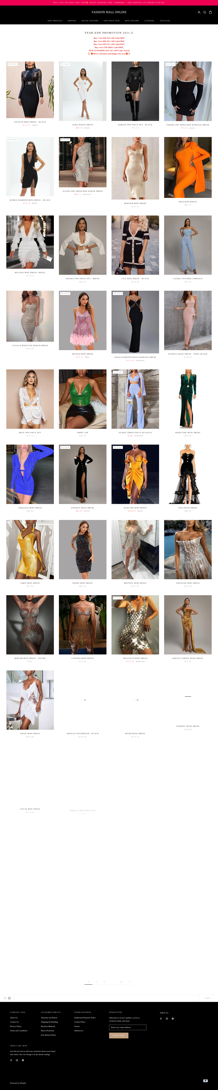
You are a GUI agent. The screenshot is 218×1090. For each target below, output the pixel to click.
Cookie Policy (79, 1022)
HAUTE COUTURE (90, 21)
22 (121, 982)
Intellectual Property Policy (85, 1018)
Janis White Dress (82, 125)
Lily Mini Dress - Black (135, 279)
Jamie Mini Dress (30, 583)
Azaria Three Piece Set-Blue (135, 433)
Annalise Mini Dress (188, 583)
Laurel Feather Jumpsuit (188, 279)
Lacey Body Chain (135, 884)
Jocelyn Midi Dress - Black (30, 122)
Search (77, 1026)
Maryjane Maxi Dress (187, 433)
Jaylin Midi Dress (30, 809)
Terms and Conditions (18, 1031)
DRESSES (72, 21)
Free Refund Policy (48, 1035)
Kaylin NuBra (188, 809)
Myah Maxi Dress (135, 733)
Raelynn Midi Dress (135, 508)
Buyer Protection (47, 1031)
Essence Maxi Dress (82, 508)
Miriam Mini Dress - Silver (30, 658)
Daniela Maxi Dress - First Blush (187, 354)
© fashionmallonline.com (23, 1079)
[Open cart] (210, 12)
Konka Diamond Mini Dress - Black (30, 200)
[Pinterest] (173, 1018)
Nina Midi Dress (188, 202)
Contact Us (14, 1022)
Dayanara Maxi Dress (30, 872)
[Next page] (130, 982)
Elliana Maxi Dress (135, 959)
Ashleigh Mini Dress (30, 508)
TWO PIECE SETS (112, 21)
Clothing (149, 21)
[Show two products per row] (5, 998)
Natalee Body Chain (188, 884)
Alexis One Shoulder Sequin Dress (82, 191)
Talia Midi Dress (82, 884)
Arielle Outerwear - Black (83, 733)
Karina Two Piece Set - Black (135, 125)
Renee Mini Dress (83, 583)
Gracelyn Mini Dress (135, 658)
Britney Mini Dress (135, 583)
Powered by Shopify (18, 1083)
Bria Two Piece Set (30, 433)
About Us (14, 1018)
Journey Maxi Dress (188, 726)
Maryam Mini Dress (135, 203)
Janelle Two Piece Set (83, 809)
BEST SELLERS (132, 21)
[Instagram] (167, 1018)
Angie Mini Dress (30, 733)
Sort (208, 998)
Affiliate (165, 21)
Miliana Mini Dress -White (30, 273)
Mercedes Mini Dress (188, 959)
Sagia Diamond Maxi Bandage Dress (135, 357)
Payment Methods (48, 1026)
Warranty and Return (49, 1018)
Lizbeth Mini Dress (135, 809)
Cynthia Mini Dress (83, 658)
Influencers (78, 1031)
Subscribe (119, 1035)
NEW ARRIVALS (55, 21)
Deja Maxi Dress (188, 508)
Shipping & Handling (49, 1022)
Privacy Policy (15, 1026)
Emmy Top (82, 433)
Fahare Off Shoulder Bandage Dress (187, 125)
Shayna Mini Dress (82, 354)
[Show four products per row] (9, 998)
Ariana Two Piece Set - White (83, 279)
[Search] (204, 12)
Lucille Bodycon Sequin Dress (30, 345)
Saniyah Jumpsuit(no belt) (82, 959)
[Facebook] (161, 1018)
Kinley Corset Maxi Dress (188, 658)
